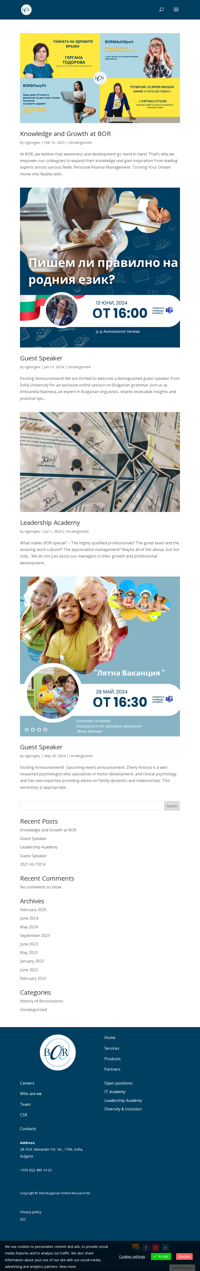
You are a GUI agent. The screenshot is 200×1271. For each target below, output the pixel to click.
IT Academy (114, 1091)
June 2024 (29, 918)
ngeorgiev (32, 142)
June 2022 (29, 970)
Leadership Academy (50, 522)
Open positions (118, 1083)
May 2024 (29, 927)
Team (25, 1104)
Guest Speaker (41, 358)
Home (109, 1037)
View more (67, 1266)
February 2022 (33, 978)
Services (111, 1048)
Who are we (31, 1093)
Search (172, 806)
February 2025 (33, 909)
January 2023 (32, 961)
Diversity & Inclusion (123, 1109)
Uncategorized (80, 142)
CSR (23, 1114)
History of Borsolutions (41, 1001)
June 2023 (29, 944)
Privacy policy (30, 1212)
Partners (112, 1069)
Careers (27, 1083)
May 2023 (29, 952)
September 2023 (35, 935)
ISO (23, 1220)
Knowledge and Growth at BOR (66, 133)
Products (112, 1058)
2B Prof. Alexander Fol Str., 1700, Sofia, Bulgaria (51, 1149)
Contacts (28, 1128)
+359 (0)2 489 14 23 (36, 1170)
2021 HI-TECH (33, 864)
